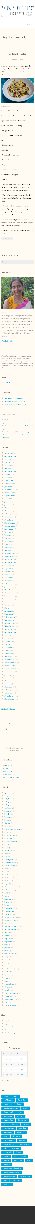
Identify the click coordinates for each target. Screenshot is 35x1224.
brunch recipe (7, 1104)
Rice (5, 963)
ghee (5, 1124)
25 (14, 1075)
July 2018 (7, 638)
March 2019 (8, 614)
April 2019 (8, 611)
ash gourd (7, 796)
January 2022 (9, 517)
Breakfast (7, 817)
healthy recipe (8, 1132)
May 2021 (7, 538)
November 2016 (10, 699)
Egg (5, 856)
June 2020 (7, 571)
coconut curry (9, 835)
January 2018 (9, 656)
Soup (6, 978)
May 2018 (7, 644)
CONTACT (7, 774)
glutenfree (26, 1124)
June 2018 (7, 641)
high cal (7, 884)
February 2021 (9, 547)
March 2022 (8, 511)
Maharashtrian (9, 908)
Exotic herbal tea (10, 863)
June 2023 (7, 474)
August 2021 (9, 529)
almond (6, 1096)
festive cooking (22, 1120)
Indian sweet (8, 890)
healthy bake (22, 1128)
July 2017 (7, 675)
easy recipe (20, 1116)
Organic (18, 1152)
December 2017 (9, 660)
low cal (6, 905)
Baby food (7, 799)
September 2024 (10, 456)
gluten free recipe (9, 1128)
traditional (8, 996)
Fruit (6, 872)
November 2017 (10, 663)
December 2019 (9, 590)
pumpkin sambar (10, 954)
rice (15, 1156)
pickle (6, 951)
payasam (6, 1156)
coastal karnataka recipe (12, 829)
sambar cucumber (10, 969)
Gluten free (8, 875)
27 (22, 1075)
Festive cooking (9, 866)
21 (25, 1069)
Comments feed (9, 1030)
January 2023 (9, 487)
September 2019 (10, 596)
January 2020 (9, 587)
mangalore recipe (24, 1144)
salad (6, 966)
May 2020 (7, 575)
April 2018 (8, 647)
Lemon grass (8, 902)
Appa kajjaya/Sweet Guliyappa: (16, 404)
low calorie (16, 1136)
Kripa (3, 312)
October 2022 (9, 493)
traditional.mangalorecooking (12, 1168)
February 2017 (9, 690)
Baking (6, 802)
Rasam (6, 960)
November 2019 (10, 593)
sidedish (23, 1156)
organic (7, 938)
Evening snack (9, 859)
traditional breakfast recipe (11, 1172)
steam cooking (18, 1160)
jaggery (6, 1136)
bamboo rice (8, 808)
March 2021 (8, 544)
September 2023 (10, 471)
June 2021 (7, 535)
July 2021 (7, 532)
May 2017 (7, 681)
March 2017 (8, 687)
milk (5, 1148)
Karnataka (7, 899)
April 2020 (8, 578)
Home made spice (10, 887)
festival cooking (8, 1120)
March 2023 (8, 480)
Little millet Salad (17, 54)
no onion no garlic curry (12, 929)
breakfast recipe (8, 1100)
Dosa (6, 853)
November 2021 (10, 523)
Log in (6, 1024)
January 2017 (9, 693)
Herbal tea (8, 881)
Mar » (7, 1081)
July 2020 (7, 568)
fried (6, 869)
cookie (6, 844)
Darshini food (9, 850)
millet (6, 923)
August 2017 (9, 672)
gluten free (15, 1124)
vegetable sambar (10, 1005)
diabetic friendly (8, 1112)
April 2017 (8, 684)
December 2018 (9, 623)
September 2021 (10, 526)
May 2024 (7, 462)
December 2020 (9, 553)
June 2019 (7, 605)
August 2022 (9, 499)
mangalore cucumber (11, 917)
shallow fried (8, 972)
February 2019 (9, 617)
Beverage (7, 811)
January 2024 (9, 468)
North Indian (8, 935)
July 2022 (7, 502)
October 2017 (9, 666)
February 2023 (9, 483)
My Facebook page (8, 709)
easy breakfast (8, 1116)
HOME (5, 768)
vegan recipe (16, 1180)
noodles (7, 932)
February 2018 (9, 654)
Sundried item (9, 984)
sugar (6, 981)
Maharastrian (9, 911)
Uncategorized (9, 999)
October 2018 (9, 629)
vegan (6, 1002)
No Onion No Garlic (11, 926)
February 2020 (9, 584)
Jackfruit (7, 893)
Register (7, 1021)
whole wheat (7, 1184)
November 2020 (10, 556)
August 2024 (9, 459)
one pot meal (15, 1148)
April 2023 (8, 477)
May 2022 (7, 508)
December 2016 (9, 696)
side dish (7, 975)
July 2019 (7, 602)
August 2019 (9, 599)
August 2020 (9, 565)
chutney (7, 826)
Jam (5, 896)
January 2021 (9, 550)
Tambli (7, 987)
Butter (6, 820)
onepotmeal (7, 1152)
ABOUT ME (7, 765)
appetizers (7, 793)
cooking (7, 847)
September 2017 (10, 669)
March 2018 (8, 650)
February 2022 (9, 514)
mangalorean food (10, 920)
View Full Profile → (8, 341)
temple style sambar (11, 993)
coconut (7, 832)
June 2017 (7, 678)
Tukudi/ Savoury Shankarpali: (15, 401)
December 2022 (9, 490)
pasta (6, 945)
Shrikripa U (8, 420)
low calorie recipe (9, 1140)
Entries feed (8, 1027)
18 (14, 1069)
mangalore (22, 1140)
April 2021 (8, 541)
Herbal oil (7, 878)
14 (25, 1064)
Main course (8, 914)
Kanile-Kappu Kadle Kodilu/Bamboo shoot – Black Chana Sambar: (18, 435)
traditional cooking (9, 1176)
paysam (7, 948)
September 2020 (10, 562)
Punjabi (7, 957)
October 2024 (9, 453)
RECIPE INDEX (9, 771)
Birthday (7, 814)
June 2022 (7, 505)
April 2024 (8, 465)
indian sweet (20, 1132)
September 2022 (10, 496)
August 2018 (9, 635)
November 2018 (10, 626)
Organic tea (8, 942)
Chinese (7, 823)
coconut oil (8, 838)
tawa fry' (7, 990)
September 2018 (10, 632)
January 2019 (9, 620)
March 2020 (8, 581)
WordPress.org (9, 1033)
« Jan (2, 1081)
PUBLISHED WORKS (11, 777)
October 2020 (9, 559)
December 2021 (9, 520)
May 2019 (7, 608)
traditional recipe (25, 1176)
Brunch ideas (21, 1100)
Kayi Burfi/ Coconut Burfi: (14, 398)
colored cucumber (10, 841)
